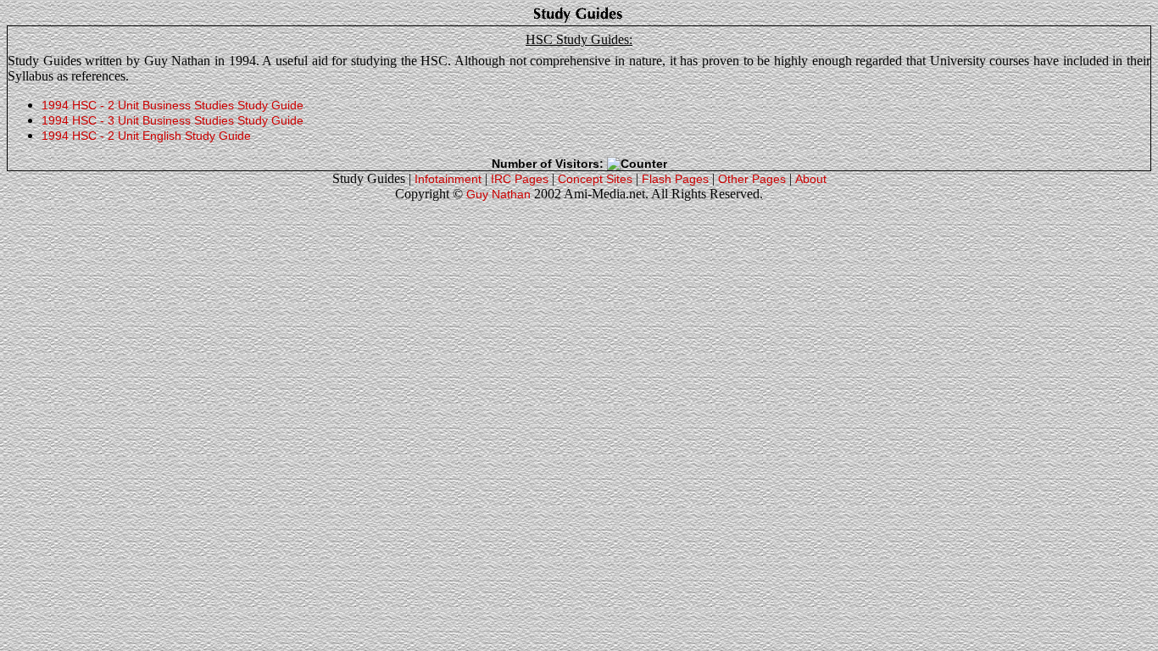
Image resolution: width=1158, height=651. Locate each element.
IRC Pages (519, 179)
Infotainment (448, 179)
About (811, 179)
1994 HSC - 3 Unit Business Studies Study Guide (172, 120)
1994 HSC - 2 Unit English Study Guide (146, 135)
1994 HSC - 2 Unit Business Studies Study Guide (172, 105)
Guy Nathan (498, 194)
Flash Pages (675, 179)
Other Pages (752, 179)
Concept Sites (595, 179)
